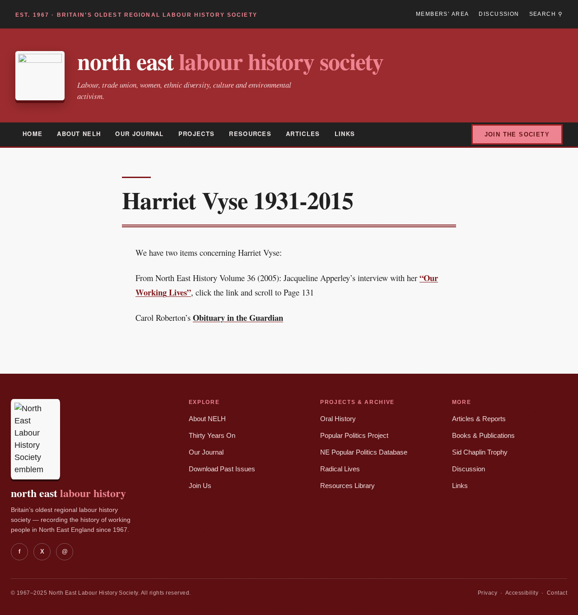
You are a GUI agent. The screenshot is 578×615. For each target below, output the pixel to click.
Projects (196, 133)
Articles (303, 133)
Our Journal (139, 133)
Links (345, 133)
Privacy (487, 593)
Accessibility (521, 593)
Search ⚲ (546, 14)
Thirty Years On (212, 435)
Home (32, 133)
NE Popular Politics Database (363, 452)
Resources (250, 133)
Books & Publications (483, 435)
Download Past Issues (222, 469)
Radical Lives (340, 469)
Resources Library (347, 485)
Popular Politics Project (354, 435)
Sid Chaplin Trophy (480, 452)
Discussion (499, 14)
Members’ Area (442, 14)
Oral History (338, 419)
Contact (557, 593)
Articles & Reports (479, 419)
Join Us (200, 485)
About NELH (79, 133)
